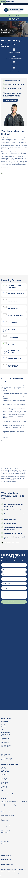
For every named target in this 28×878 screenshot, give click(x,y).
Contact (2, 728)
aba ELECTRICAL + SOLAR (21, 869)
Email (16, 804)
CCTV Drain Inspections (5, 738)
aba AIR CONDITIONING (11, 869)
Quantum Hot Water (4, 782)
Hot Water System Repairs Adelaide (9, 764)
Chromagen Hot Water (5, 783)
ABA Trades (3, 1)
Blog (2, 729)
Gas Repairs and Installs (7, 751)
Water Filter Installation (5, 746)
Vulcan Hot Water (4, 779)
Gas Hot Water (3, 767)
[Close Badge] (20, 874)
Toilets (2, 741)
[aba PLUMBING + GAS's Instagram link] (7, 794)
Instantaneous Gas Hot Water (6, 772)
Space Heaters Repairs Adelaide (6, 761)
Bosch (21, 414)
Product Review (17, 805)
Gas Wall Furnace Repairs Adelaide (7, 759)
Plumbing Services (5, 732)
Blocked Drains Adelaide (5, 734)
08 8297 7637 (8, 859)
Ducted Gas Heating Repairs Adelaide (7, 757)
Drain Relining (3, 737)
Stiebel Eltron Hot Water (5, 785)
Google (4, 804)
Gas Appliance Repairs (5, 755)
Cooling (2, 747)
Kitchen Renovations (4, 743)
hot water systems (14, 409)
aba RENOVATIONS (11, 871)
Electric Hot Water (4, 766)
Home (2, 715)
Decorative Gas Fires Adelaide (6, 758)
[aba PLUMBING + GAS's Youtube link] (9, 794)
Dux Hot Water (3, 777)
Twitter (4, 807)
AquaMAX (11, 416)
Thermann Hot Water (4, 787)
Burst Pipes (3, 735)
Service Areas (4, 721)
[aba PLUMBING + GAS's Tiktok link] (12, 794)
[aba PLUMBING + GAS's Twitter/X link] (4, 794)
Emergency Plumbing (6, 718)
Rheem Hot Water (4, 774)
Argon (18, 873)
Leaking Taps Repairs (4, 739)
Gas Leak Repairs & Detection (6, 753)
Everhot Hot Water (4, 786)
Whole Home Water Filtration (6, 745)
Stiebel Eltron (5, 417)
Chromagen (20, 416)
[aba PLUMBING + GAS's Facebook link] (2, 794)
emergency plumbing (21, 158)
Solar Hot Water (4, 768)
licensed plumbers (5, 388)
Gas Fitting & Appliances (5, 754)
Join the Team (3, 726)
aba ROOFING (4, 871)
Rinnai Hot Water (4, 778)
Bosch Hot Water (4, 775)
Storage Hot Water (4, 770)
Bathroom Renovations (5, 742)
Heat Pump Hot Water (5, 771)
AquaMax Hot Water (4, 781)
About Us (3, 724)
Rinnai (4, 416)
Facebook (4, 805)
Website (14, 873)
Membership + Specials (10, 1)
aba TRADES (3, 869)
